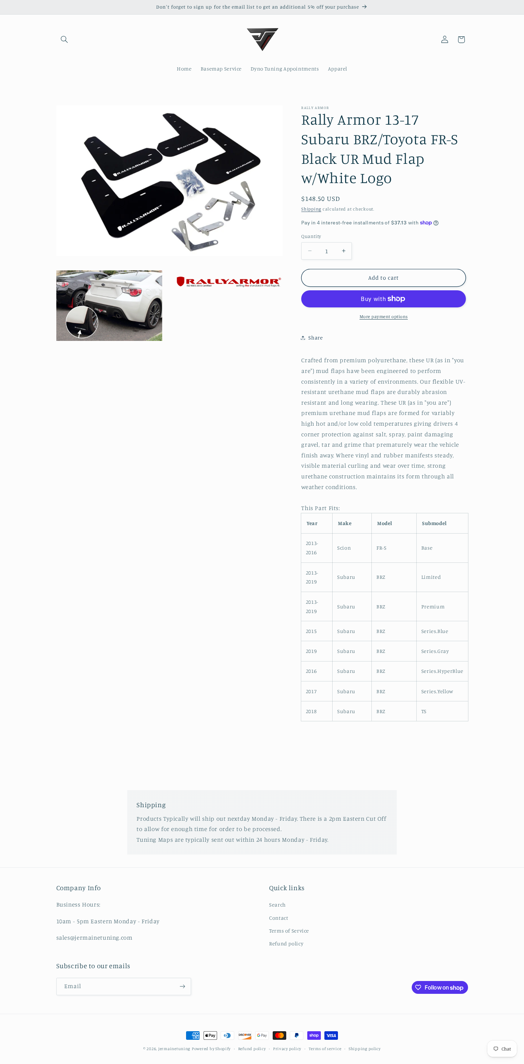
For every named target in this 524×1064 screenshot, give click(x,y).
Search (277, 905)
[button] (64, 39)
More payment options (384, 316)
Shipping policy (365, 1048)
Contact (278, 918)
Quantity (311, 236)
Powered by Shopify (211, 1048)
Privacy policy (287, 1048)
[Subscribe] (182, 986)
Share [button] (315, 337)
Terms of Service (289, 931)
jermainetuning (174, 1048)
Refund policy (286, 943)
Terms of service (325, 1048)
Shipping (311, 209)
